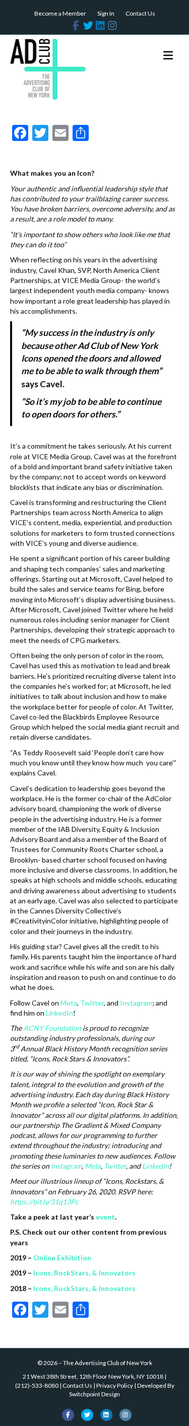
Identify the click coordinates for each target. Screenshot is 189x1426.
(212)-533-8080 (36, 1385)
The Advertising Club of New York (107, 1363)
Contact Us (140, 13)
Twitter (92, 1003)
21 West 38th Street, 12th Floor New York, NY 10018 (93, 1376)
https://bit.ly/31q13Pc (44, 1201)
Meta (68, 1003)
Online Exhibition (62, 1257)
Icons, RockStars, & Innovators (84, 1272)
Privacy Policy (114, 1385)
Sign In (105, 13)
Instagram (136, 1003)
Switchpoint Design (94, 1394)
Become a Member (60, 13)
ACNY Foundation (52, 1028)
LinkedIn (59, 1013)
